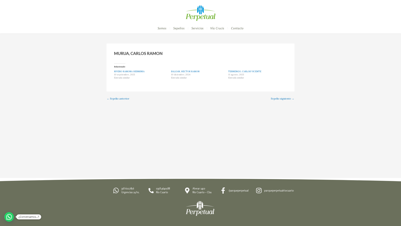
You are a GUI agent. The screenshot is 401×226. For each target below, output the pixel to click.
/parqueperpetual (239, 190)
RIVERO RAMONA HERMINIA (129, 71)
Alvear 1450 (199, 188)
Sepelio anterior (118, 98)
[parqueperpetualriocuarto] (259, 190)
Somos (162, 28)
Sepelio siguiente (282, 98)
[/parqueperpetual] (223, 190)
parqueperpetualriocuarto (279, 190)
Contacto (237, 28)
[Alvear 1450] (187, 191)
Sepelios (179, 28)
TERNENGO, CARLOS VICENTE (244, 71)
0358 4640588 (163, 188)
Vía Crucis (217, 28)
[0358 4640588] (151, 190)
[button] (9, 217)
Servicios (197, 28)
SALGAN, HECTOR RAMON (185, 71)
